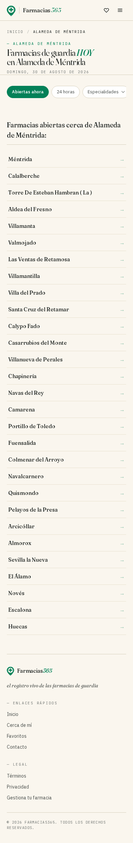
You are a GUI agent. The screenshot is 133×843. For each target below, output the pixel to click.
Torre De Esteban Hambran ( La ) (66, 192)
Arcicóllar (66, 526)
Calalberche (66, 175)
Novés (66, 593)
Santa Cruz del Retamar (66, 309)
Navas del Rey (66, 392)
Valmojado (66, 242)
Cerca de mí (19, 725)
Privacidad (18, 787)
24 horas (66, 92)
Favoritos (17, 736)
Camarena (66, 409)
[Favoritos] (106, 10)
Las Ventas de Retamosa (66, 259)
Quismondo (66, 492)
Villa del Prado (66, 292)
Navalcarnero (66, 476)
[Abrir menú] (120, 10)
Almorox (66, 543)
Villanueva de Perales (66, 359)
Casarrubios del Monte (66, 342)
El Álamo (66, 576)
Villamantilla (66, 275)
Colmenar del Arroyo (66, 459)
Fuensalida (66, 442)
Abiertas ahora (28, 92)
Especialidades (103, 92)
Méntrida (66, 159)
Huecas (66, 626)
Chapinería (66, 376)
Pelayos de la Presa (66, 509)
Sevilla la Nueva (66, 559)
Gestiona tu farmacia (29, 798)
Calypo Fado (66, 326)
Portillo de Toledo (66, 426)
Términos (16, 776)
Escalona (66, 609)
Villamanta (66, 225)
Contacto (17, 747)
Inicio (15, 31)
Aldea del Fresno (66, 209)
